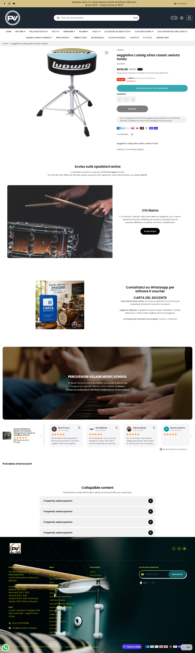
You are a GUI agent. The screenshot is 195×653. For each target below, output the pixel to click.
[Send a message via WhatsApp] (5, 647)
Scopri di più (150, 231)
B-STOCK (53, 628)
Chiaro (135, 18)
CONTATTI (53, 625)
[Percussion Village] (13, 17)
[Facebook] (5, 4)
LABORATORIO (55, 632)
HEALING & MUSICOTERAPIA (60, 607)
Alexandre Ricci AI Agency (88, 647)
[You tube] (14, 4)
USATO (52, 593)
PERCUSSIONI (54, 611)
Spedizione (132, 73)
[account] (182, 18)
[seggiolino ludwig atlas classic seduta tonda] (106, 52)
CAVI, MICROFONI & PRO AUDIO (62, 604)
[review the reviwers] (60, 428)
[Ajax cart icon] (189, 17)
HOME (51, 572)
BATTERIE (53, 575)
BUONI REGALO (55, 618)
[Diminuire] (120, 99)
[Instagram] (9, 4)
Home (5, 43)
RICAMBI (52, 589)
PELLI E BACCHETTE (57, 579)
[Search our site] (58, 18)
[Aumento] (133, 99)
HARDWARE (54, 586)
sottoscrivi (177, 574)
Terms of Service (97, 579)
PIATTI (51, 582)
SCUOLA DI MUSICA (57, 621)
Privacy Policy (95, 575)
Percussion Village (34, 646)
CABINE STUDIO (55, 614)
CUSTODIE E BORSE (57, 600)
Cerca (92, 572)
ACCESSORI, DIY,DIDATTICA (60, 596)
